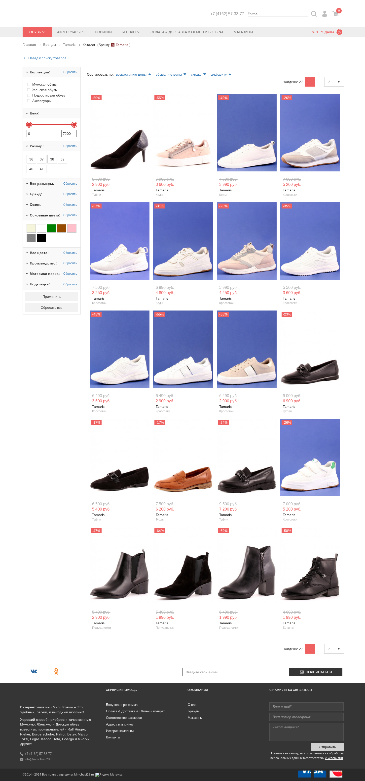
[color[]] (31, 228)
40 (31, 169)
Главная (29, 45)
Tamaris (69, 45)
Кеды (159, 195)
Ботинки (288, 627)
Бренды (49, 45)
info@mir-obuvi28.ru (39, 759)
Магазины (243, 32)
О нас (192, 705)
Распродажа (322, 32)
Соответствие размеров (124, 718)
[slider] (29, 124)
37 (42, 159)
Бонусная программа (122, 705)
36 (31, 159)
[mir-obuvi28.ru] (47, 12)
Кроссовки (290, 195)
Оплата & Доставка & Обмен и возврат (187, 32)
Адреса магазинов (120, 724)
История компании (120, 731)
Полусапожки (101, 627)
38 (52, 159)
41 (42, 169)
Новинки (103, 32)
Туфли (96, 195)
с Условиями (334, 758)
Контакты (113, 737)
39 (63, 159)
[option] (119, 134)
